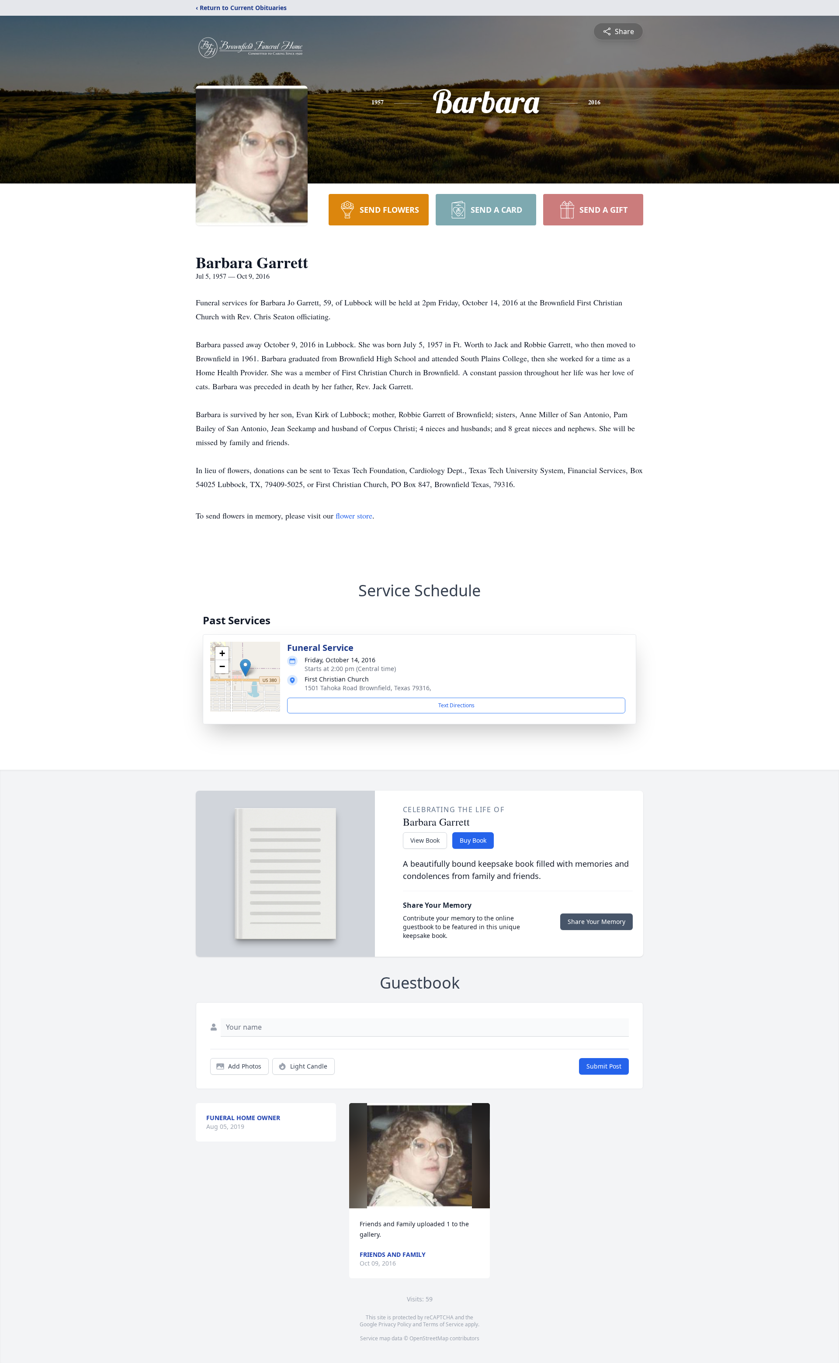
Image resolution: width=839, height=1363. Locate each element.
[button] (245, 668)
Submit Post (603, 1066)
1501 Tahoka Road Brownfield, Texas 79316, (368, 688)
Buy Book (473, 840)
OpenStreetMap (428, 1338)
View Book (425, 840)
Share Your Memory (596, 921)
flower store (354, 515)
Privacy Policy (394, 1324)
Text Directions (456, 705)
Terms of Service (443, 1324)
